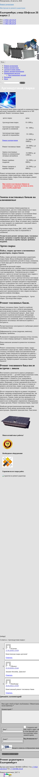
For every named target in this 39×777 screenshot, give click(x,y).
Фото (6, 79)
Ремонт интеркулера (11, 68)
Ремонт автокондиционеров (14, 71)
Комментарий (7, 709)
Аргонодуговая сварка (12, 69)
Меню (2, 62)
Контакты (7, 77)
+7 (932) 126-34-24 (9, 20)
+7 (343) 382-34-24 (9, 22)
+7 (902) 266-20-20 (9, 23)
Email (5, 739)
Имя (5, 729)
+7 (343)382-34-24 (16, 769)
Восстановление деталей (17, 75)
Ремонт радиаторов (7, 4)
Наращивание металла (12, 73)
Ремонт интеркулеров (10, 140)
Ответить (9, 658)
